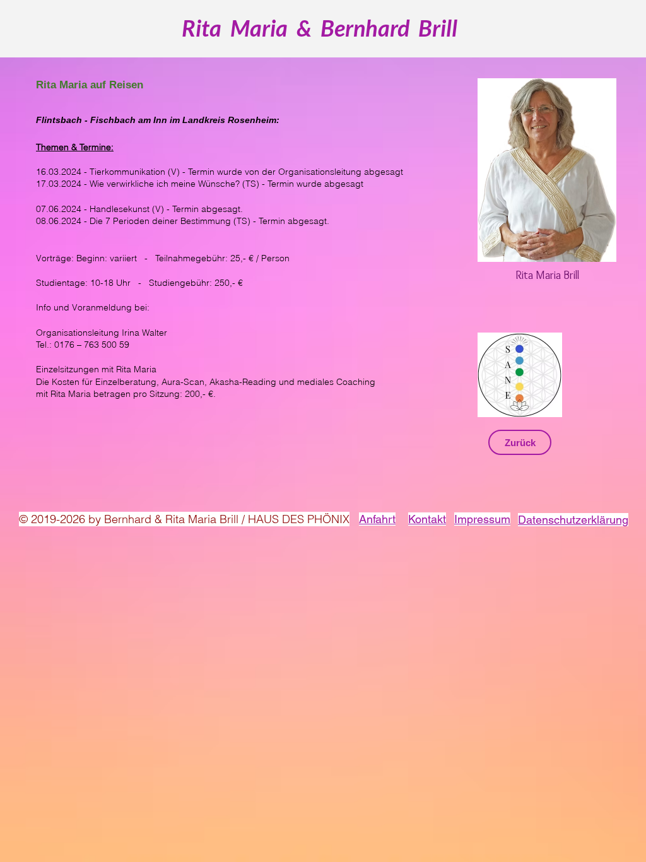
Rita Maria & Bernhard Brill (319, 28)
